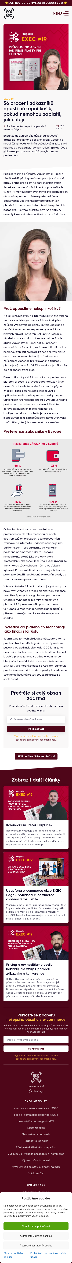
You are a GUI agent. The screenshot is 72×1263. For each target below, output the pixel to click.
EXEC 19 (8, 98)
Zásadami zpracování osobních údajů (36, 739)
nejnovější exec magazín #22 (36, 1121)
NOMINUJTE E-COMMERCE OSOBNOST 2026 (36, 2)
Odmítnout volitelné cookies (36, 1235)
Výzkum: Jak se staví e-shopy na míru (36, 1167)
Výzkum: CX (36, 1173)
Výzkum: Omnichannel (36, 1160)
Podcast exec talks (36, 1141)
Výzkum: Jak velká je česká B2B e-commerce (36, 1154)
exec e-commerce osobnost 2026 (36, 1108)
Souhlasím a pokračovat (36, 1226)
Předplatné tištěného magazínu (36, 1147)
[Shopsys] (36, 1091)
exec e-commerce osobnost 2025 (36, 1115)
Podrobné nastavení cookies (36, 1245)
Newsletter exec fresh (36, 1134)
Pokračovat (36, 728)
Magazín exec (36, 1128)
